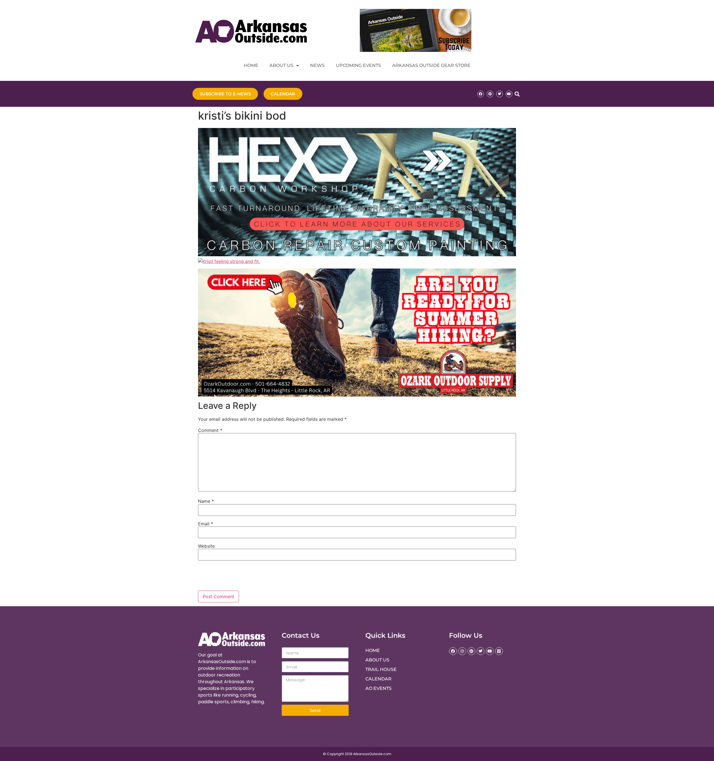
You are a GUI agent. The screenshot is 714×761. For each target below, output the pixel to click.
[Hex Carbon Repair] (357, 254)
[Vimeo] (499, 651)
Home (251, 65)
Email (205, 523)
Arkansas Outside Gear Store (431, 65)
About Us (281, 65)
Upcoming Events (358, 65)
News (317, 65)
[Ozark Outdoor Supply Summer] (357, 395)
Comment (210, 430)
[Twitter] (499, 94)
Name (206, 501)
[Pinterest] (490, 94)
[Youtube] (509, 94)
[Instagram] (462, 651)
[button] (517, 93)
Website (206, 546)
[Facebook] (480, 94)
